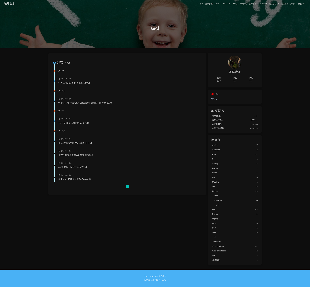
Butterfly (162, 280)
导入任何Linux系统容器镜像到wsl (74, 83)
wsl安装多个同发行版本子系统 (73, 167)
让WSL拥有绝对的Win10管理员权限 (75, 155)
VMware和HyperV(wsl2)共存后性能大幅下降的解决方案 (85, 103)
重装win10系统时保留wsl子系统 (73, 123)
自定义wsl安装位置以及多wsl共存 (74, 179)
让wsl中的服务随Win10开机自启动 (75, 143)
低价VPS (214, 99)
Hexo (150, 280)
